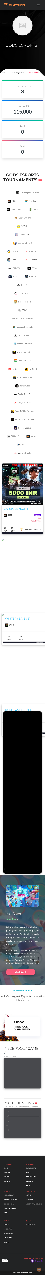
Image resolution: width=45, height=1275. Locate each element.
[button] (22, 869)
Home (4, 73)
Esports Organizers (17, 73)
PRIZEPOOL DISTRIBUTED (22, 1028)
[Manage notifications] (39, 1270)
